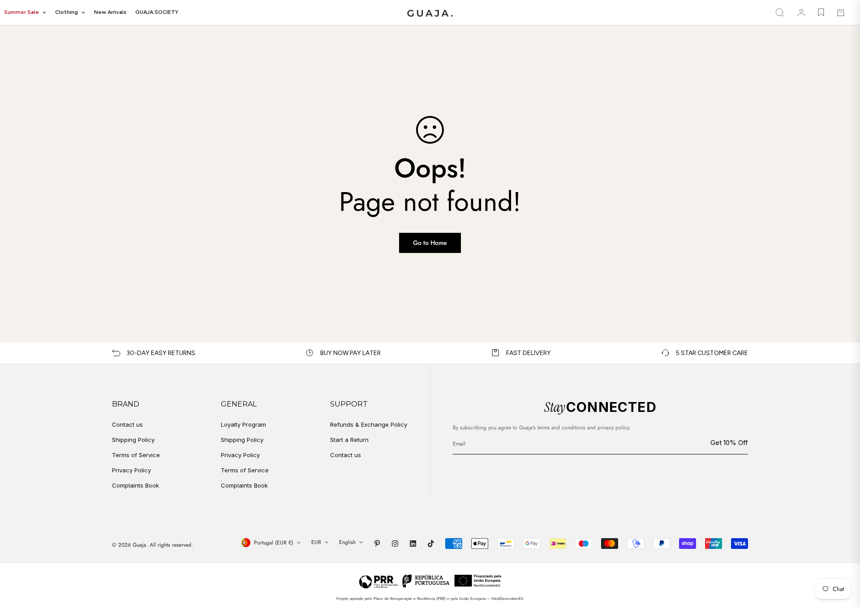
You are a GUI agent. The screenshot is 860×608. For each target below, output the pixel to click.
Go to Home (430, 242)
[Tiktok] (430, 543)
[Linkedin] (413, 543)
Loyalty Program (243, 424)
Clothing (66, 12)
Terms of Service (136, 454)
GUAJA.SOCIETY (156, 12)
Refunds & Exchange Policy (368, 424)
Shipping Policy (133, 439)
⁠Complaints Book (244, 485)
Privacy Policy (131, 470)
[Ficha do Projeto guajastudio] (430, 581)
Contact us (127, 424)
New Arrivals (110, 12)
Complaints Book (135, 485)
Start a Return (349, 439)
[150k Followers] (395, 543)
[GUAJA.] (430, 12)
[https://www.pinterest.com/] (377, 543)
